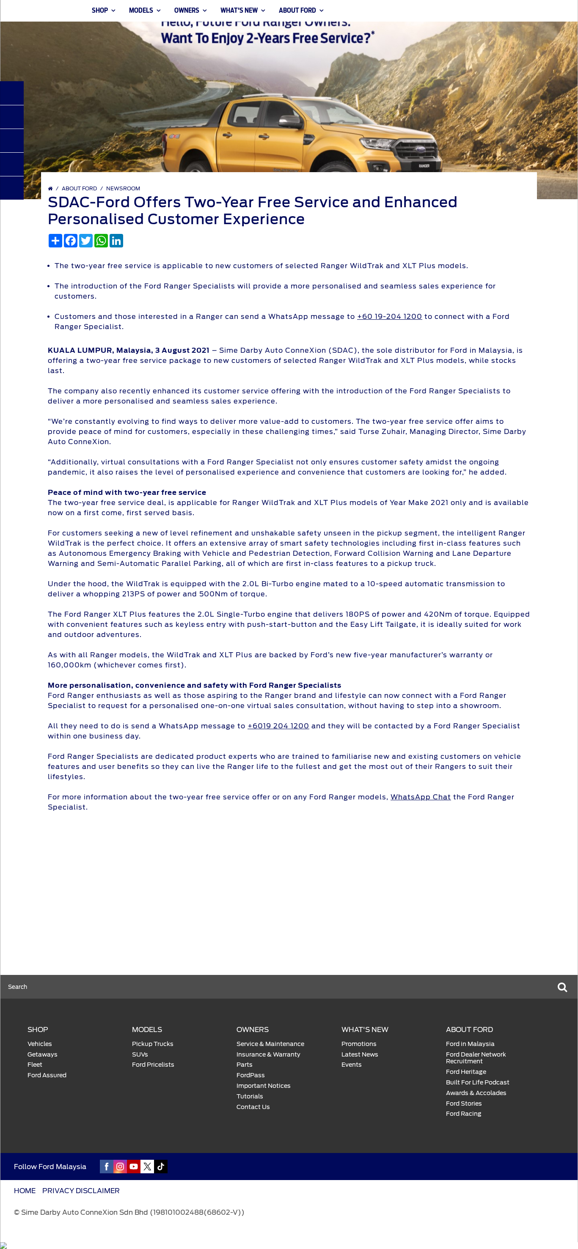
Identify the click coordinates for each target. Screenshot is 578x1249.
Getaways (43, 1054)
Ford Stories (464, 1103)
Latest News (359, 1054)
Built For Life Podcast (477, 1082)
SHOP (100, 11)
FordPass (251, 1075)
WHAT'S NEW (239, 11)
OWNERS (186, 11)
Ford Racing (464, 1113)
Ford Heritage (466, 1071)
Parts (245, 1064)
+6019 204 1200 (278, 726)
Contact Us (253, 1107)
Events (351, 1064)
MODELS (141, 11)
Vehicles (40, 1043)
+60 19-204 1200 (389, 317)
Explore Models (165, 914)
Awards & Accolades (476, 1093)
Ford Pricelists (153, 1064)
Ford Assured (47, 1075)
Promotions (359, 1043)
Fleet (35, 1064)
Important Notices (264, 1085)
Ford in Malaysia (470, 1043)
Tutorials (250, 1096)
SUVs (140, 1054)
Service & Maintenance (270, 1043)
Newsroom (123, 188)
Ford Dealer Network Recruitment (476, 1058)
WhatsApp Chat (421, 797)
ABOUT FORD (297, 11)
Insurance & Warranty (268, 1054)
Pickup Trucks (152, 1043)
